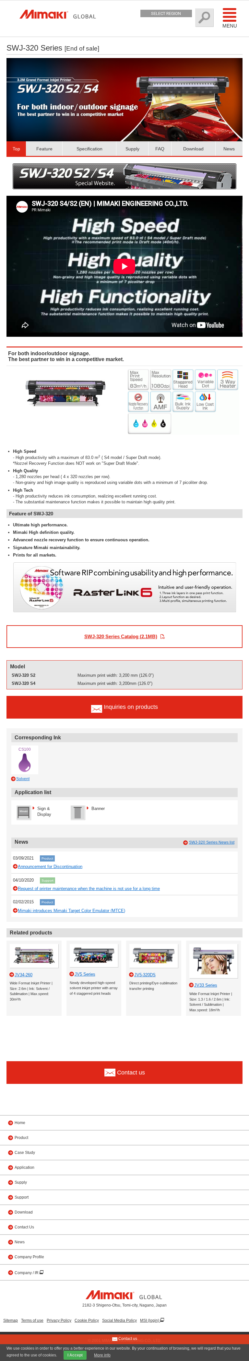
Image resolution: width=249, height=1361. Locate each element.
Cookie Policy (87, 1320)
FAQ (159, 148)
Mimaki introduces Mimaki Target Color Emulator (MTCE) (71, 910)
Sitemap (10, 1320)
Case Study (25, 1152)
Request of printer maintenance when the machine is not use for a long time (89, 888)
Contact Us (24, 1227)
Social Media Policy (119, 1320)
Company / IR (27, 1273)
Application (24, 1167)
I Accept (75, 1355)
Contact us (127, 1338)
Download (193, 148)
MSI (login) (150, 1320)
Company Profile (29, 1257)
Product (47, 858)
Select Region (166, 13)
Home (20, 1122)
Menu (229, 26)
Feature (44, 148)
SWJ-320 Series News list (211, 842)
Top (16, 148)
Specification (89, 148)
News (229, 148)
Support (47, 880)
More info (102, 1355)
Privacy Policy (59, 1320)
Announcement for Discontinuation (50, 866)
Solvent (23, 779)
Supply (132, 148)
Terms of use (32, 1320)
